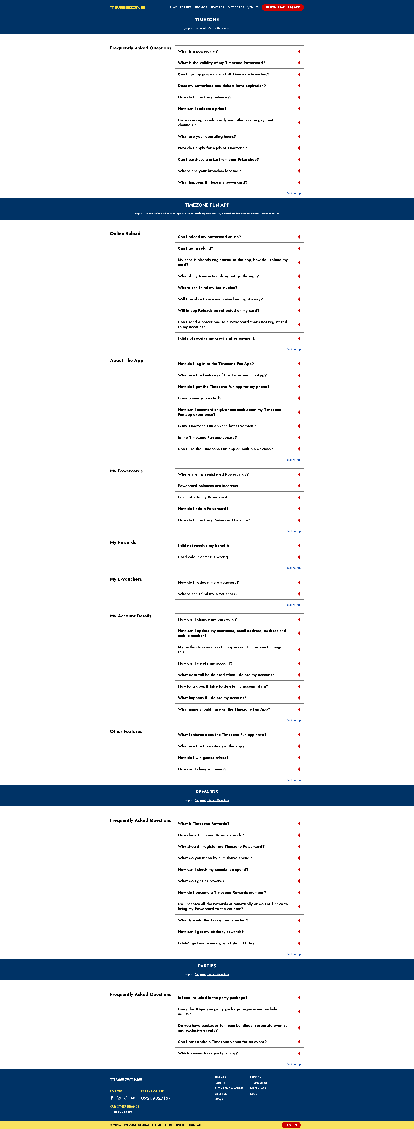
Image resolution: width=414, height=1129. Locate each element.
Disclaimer (258, 1088)
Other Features (270, 213)
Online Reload (153, 213)
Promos (201, 7)
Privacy (255, 1077)
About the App (172, 213)
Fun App (220, 1077)
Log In (291, 1125)
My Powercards (191, 213)
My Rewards (209, 213)
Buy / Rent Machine (229, 1088)
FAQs (253, 1094)
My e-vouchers (226, 213)
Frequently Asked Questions (212, 28)
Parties (185, 7)
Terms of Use (259, 1083)
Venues (253, 7)
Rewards (217, 7)
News (219, 1099)
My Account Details (248, 213)
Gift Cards (235, 7)
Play (173, 7)
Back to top (294, 193)
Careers (221, 1094)
